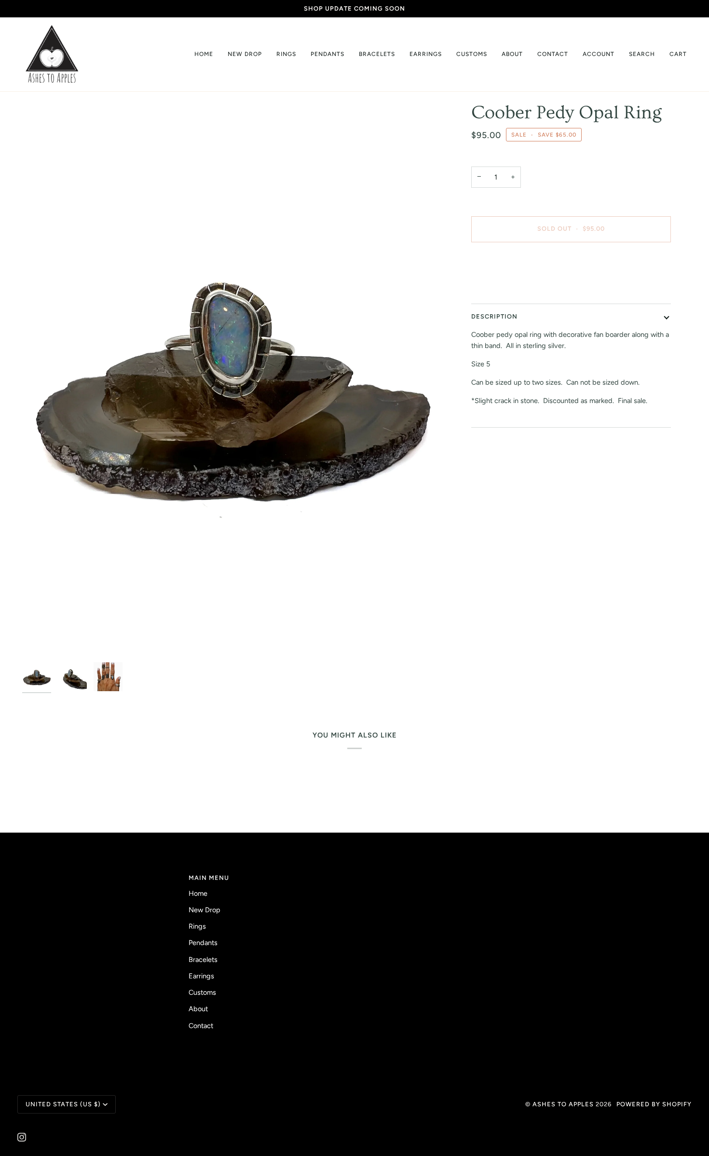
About (198, 1008)
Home (198, 893)
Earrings (201, 976)
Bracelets (203, 959)
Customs (202, 992)
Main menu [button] (209, 877)
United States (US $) (63, 1104)
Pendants (203, 942)
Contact (201, 1025)
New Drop (204, 909)
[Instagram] (21, 1137)
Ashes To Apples (563, 1104)
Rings (197, 926)
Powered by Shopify (654, 1104)
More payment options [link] (506, 287)
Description (494, 316)
